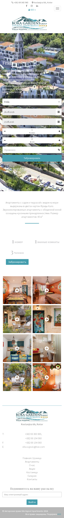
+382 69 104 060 (33, 438)
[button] (32, 102)
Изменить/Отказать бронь (48, 163)
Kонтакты (32, 479)
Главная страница (32, 458)
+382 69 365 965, (33, 434)
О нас (32, 465)
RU (32, 9)
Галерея (32, 475)
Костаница (32, 472)
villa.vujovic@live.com (33, 446)
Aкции (32, 468)
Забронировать (32, 158)
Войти (32, 502)
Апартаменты (32, 461)
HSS (59, 514)
